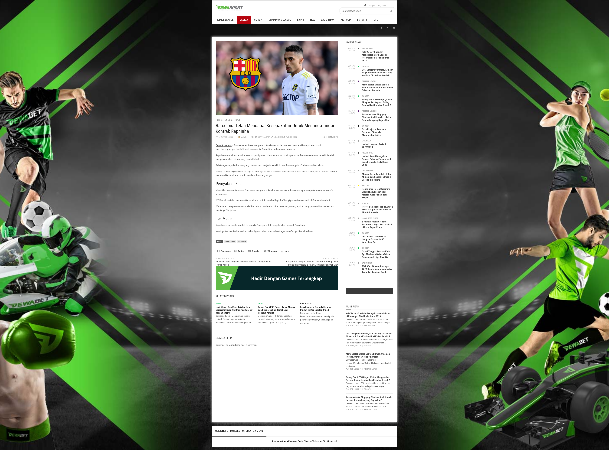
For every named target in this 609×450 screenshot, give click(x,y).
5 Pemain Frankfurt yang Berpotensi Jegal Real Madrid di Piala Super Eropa (377, 224)
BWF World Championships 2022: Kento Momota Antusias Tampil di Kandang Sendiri (377, 269)
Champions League (279, 20)
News (237, 120)
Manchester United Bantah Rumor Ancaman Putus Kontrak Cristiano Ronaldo (377, 87)
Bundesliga (305, 303)
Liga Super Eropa (370, 218)
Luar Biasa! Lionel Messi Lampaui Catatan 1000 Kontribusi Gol (374, 239)
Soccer (293, 137)
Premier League (224, 20)
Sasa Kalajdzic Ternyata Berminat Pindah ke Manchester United (374, 132)
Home (219, 120)
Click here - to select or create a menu (239, 431)
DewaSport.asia (224, 145)
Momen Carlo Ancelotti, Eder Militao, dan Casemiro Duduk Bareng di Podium (376, 177)
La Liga (244, 20)
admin (244, 137)
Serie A (258, 20)
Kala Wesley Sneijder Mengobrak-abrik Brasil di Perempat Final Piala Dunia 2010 (375, 56)
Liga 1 (300, 20)
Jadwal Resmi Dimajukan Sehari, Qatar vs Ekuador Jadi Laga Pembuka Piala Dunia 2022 (376, 160)
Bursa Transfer (262, 137)
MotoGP (346, 20)
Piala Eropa (367, 171)
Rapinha (242, 241)
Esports (362, 20)
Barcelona (230, 241)
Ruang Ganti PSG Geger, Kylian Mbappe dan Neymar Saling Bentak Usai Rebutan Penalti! (276, 310)
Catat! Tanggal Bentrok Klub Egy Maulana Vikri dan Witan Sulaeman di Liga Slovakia (376, 254)
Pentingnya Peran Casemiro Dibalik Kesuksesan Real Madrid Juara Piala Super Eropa (376, 193)
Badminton (327, 20)
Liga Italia (366, 141)
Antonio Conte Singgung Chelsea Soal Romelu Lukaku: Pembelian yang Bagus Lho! (376, 117)
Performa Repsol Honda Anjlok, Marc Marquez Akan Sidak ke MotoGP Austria (377, 209)
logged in (233, 345)
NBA (312, 20)
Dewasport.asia (280, 441)
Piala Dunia (367, 49)
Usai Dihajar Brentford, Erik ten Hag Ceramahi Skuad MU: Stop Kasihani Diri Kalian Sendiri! (234, 310)
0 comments (332, 137)
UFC (376, 20)
